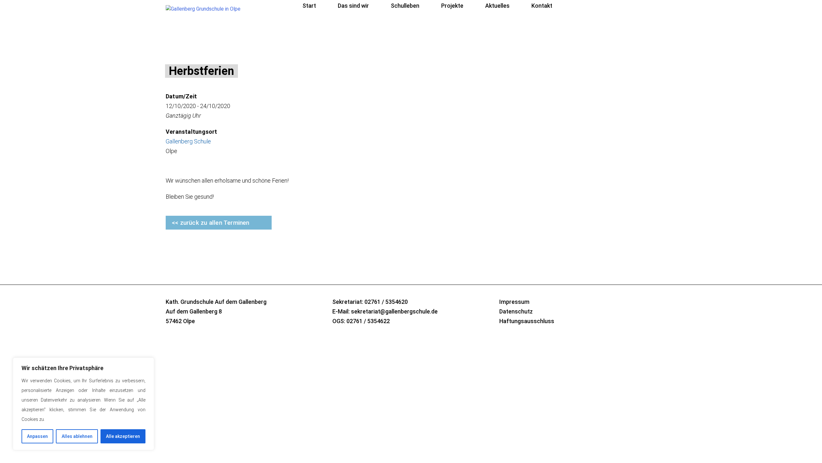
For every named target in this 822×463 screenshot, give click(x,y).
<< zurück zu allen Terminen (210, 222)
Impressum (514, 301)
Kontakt (541, 5)
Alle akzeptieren (123, 436)
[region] (83, 404)
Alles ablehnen (77, 436)
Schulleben (405, 5)
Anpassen (37, 436)
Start (309, 5)
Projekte (452, 5)
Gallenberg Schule (188, 141)
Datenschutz (516, 311)
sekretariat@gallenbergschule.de (394, 311)
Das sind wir (353, 5)
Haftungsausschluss (526, 321)
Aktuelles (497, 5)
